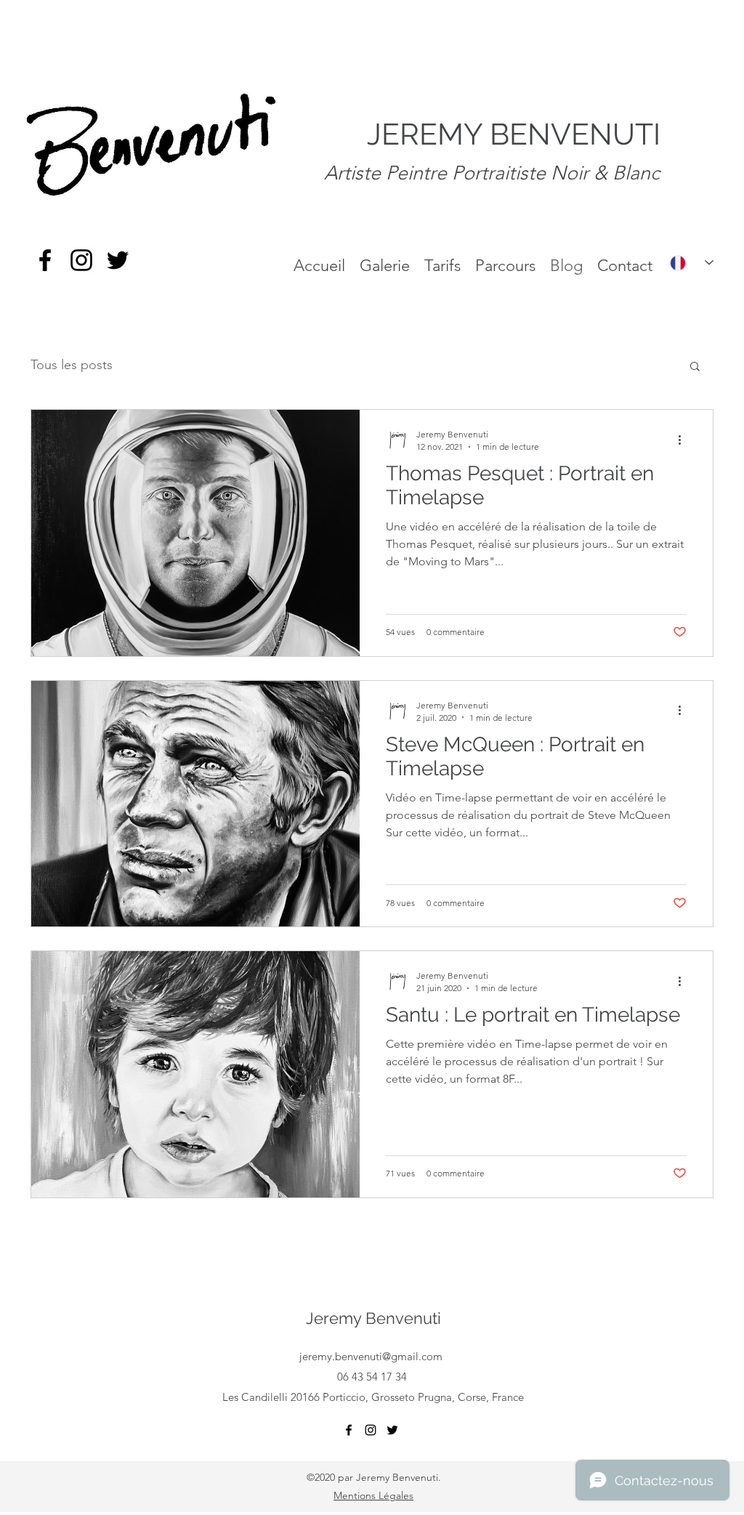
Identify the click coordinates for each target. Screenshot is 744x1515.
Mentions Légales (373, 1495)
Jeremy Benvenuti (373, 1318)
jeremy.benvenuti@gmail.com (370, 1356)
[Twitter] (117, 260)
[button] (695, 367)
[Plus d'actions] (684, 439)
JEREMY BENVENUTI (513, 134)
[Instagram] (81, 260)
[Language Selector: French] (692, 262)
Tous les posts (72, 365)
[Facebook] (45, 260)
